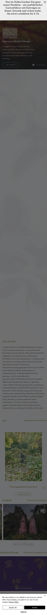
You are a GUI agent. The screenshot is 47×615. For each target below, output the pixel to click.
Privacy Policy (14, 602)
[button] (45, 2)
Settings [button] (23, 612)
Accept (34, 607)
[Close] (44, 597)
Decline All (13, 607)
